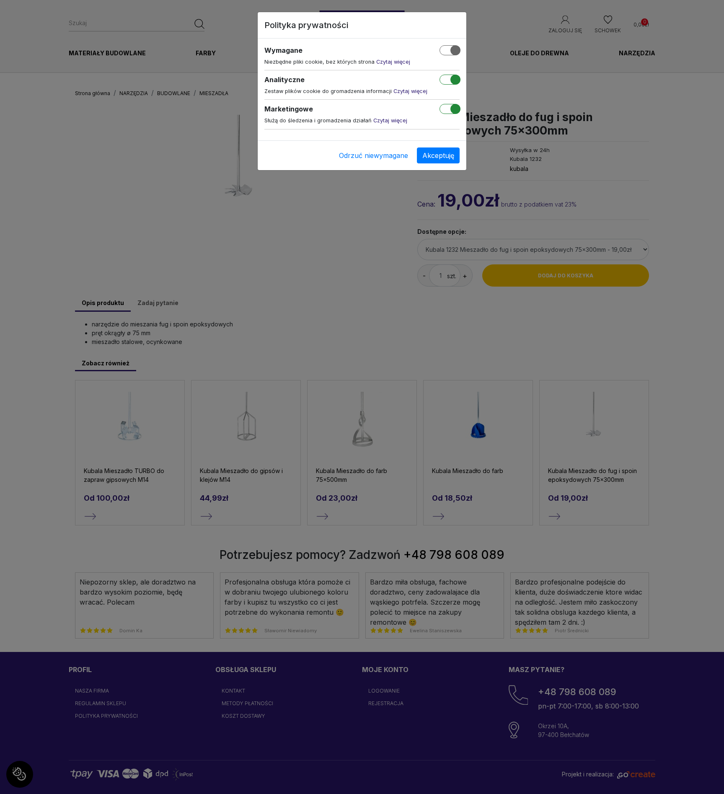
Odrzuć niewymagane (373, 155)
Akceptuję (438, 155)
